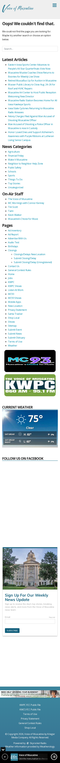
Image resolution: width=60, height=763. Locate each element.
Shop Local (13, 317)
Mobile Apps (14, 302)
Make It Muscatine (17, 159)
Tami (10, 211)
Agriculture (14, 151)
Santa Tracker (15, 313)
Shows (11, 321)
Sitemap (12, 325)
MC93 (11, 294)
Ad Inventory (14, 230)
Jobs (10, 278)
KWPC (11, 282)
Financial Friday (16, 155)
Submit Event (15, 329)
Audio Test (13, 242)
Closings (12, 250)
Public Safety (14, 167)
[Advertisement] (30, 662)
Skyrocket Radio (37, 743)
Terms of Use (15, 341)
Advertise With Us (17, 238)
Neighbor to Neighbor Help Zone (25, 163)
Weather (12, 345)
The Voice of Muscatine (20, 199)
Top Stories (14, 183)
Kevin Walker (15, 215)
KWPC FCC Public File (30, 705)
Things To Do (15, 179)
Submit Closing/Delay (25, 258)
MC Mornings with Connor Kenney (26, 203)
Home (11, 274)
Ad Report (13, 234)
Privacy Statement (17, 309)
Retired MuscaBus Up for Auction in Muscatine (32, 80)
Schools (12, 171)
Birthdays (13, 246)
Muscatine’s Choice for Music (23, 218)
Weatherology (47, 746)
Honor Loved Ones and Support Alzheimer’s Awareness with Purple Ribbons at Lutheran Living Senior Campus (31, 136)
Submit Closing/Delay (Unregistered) (33, 262)
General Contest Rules (19, 270)
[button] (54, 5)
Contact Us (13, 266)
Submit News (15, 333)
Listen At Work (15, 290)
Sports (11, 175)
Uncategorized (15, 187)
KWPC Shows (15, 286)
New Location (15, 305)
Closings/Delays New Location (29, 254)
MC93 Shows (14, 298)
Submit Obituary (16, 337)
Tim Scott (13, 207)
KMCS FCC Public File (30, 709)
